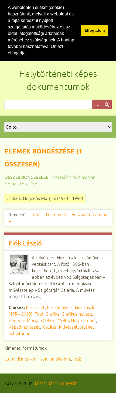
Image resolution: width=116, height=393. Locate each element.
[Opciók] (97, 104)
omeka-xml (60, 358)
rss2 (77, 358)
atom (9, 358)
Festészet (35, 307)
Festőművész (60, 307)
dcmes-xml (26, 358)
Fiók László (25, 243)
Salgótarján (19, 333)
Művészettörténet (76, 327)
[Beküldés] (107, 104)
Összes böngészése (26, 177)
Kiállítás (49, 327)
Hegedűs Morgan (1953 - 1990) (39, 320)
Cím (37, 214)
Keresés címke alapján (74, 177)
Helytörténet (83, 320)
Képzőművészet (24, 327)
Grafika (52, 314)
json (43, 358)
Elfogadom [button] (95, 30)
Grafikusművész (77, 314)
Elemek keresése (20, 183)
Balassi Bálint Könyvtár (55, 383)
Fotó (39, 314)
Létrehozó (56, 214)
